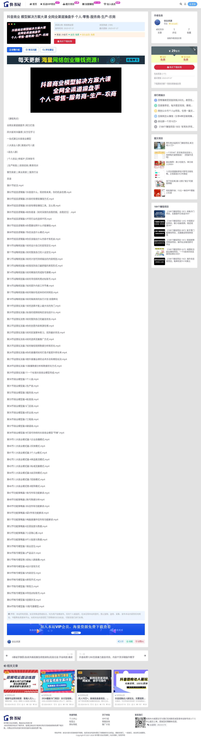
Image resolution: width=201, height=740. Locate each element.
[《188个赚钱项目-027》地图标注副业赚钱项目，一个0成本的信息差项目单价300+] (159, 252)
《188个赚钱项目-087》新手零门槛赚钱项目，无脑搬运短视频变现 (180, 232)
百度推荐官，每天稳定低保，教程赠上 (176, 105)
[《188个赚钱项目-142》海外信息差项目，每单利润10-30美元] (159, 261)
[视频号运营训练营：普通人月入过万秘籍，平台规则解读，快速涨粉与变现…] (21, 681)
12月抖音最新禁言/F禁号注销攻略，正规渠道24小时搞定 (179, 172)
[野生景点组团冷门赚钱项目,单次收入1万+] (159, 145)
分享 (121, 641)
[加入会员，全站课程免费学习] (76, 59)
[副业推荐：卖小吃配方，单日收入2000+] (159, 164)
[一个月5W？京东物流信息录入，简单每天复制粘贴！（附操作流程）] (159, 155)
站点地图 (113, 735)
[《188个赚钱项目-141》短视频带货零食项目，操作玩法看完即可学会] (159, 242)
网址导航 (73, 724)
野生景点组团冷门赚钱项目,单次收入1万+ (179, 144)
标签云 (72, 721)
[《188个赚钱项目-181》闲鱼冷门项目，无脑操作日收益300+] (159, 214)
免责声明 (121, 735)
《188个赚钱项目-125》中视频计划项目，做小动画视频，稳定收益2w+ (180, 223)
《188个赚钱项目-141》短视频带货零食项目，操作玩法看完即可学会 (180, 242)
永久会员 (187, 57)
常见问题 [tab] (32, 49)
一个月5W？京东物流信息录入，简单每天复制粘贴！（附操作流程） (180, 154)
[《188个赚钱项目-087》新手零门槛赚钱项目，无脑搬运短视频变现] (159, 232)
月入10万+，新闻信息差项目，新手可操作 (93, 699)
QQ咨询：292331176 (157, 725)
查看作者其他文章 (174, 38)
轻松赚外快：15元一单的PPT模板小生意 (180, 191)
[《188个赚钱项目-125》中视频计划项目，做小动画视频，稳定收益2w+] (159, 223)
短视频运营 (68, 25)
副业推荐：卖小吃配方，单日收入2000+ (179, 163)
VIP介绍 (105, 718)
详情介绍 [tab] (15, 49)
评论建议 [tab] (49, 49)
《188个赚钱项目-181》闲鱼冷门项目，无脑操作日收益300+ (180, 212)
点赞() (141, 641)
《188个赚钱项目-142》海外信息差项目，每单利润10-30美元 (180, 259)
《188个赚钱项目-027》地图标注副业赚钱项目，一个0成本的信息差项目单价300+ (180, 251)
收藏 (131, 641)
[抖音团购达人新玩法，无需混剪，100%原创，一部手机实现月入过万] (131, 681)
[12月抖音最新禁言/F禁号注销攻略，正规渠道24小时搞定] (159, 174)
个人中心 (73, 718)
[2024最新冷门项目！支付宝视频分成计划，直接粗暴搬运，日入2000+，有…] (57, 681)
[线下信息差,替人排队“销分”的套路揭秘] (159, 183)
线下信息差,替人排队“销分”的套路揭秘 (179, 182)
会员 (164, 57)
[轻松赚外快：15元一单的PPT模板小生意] (159, 193)
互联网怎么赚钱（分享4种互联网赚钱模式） (179, 116)
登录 (194, 4)
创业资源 (16, 641)
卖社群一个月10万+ (167, 121)
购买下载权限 (66, 41)
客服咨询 (106, 721)
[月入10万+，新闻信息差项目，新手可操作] (94, 681)
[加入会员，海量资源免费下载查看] (76, 630)
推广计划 (106, 724)
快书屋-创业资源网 (102, 735)
